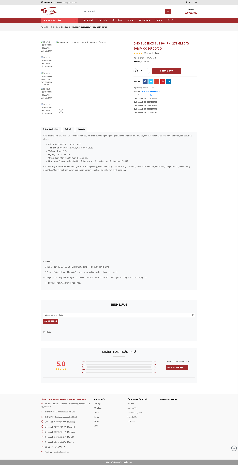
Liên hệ (170, 20)
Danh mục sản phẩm (52, 20)
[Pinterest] (162, 82)
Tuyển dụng (144, 20)
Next (128, 80)
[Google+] (156, 82)
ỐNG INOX (54, 27)
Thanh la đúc (132, 417)
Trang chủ (88, 20)
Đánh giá (81, 129)
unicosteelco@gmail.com (150, 95)
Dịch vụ (130, 20)
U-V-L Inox (131, 421)
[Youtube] (193, 2)
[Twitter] (190, 2)
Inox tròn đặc (132, 408)
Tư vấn (96, 417)
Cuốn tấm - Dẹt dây (134, 413)
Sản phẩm (116, 20)
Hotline (191, 11)
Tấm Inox (130, 404)
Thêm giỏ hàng (166, 71)
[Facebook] (186, 2)
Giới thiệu (102, 20)
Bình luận (68, 129)
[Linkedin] (196, 2)
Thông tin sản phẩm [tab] (51, 129)
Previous (58, 80)
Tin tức (158, 20)
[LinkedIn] (168, 82)
